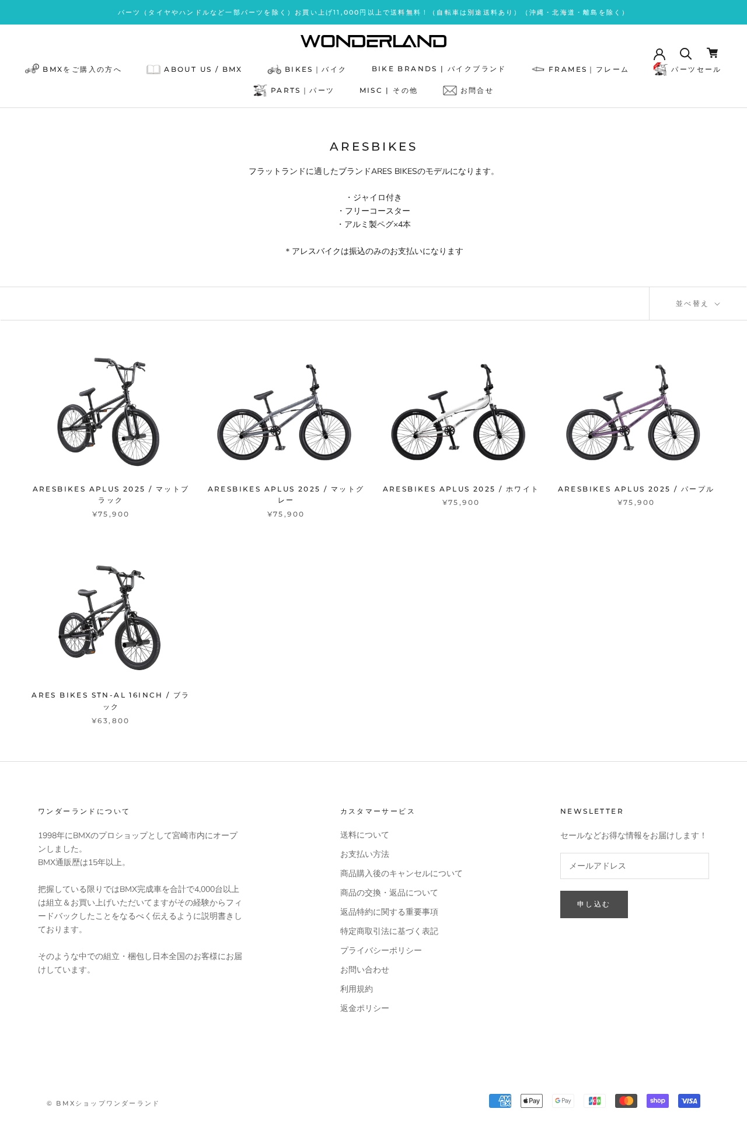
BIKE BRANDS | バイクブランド (439, 68)
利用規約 (356, 989)
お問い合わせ (364, 969)
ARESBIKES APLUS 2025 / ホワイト (461, 488)
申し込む (594, 904)
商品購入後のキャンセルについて (401, 873)
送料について (364, 835)
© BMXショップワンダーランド (103, 1103)
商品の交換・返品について (389, 892)
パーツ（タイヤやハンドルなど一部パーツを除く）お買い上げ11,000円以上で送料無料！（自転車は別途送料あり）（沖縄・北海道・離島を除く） (374, 12)
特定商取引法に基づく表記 (389, 931)
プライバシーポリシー (381, 950)
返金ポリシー (364, 1008)
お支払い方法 (364, 854)
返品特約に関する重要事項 (389, 912)
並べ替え (694, 303)
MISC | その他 (388, 90)
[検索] (686, 53)
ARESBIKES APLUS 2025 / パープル (636, 488)
